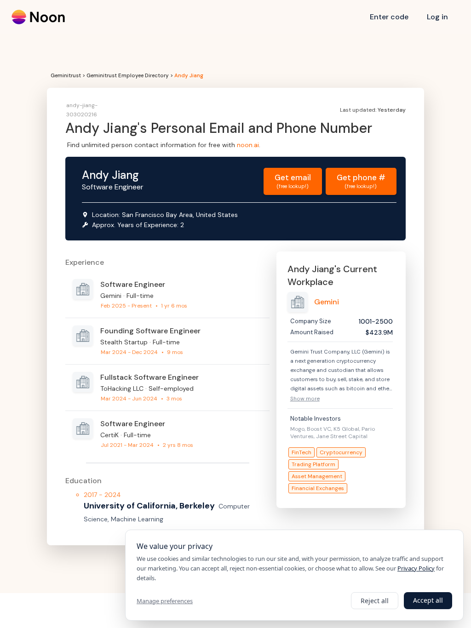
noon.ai (248, 145)
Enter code (389, 17)
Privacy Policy (416, 568)
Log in (437, 17)
